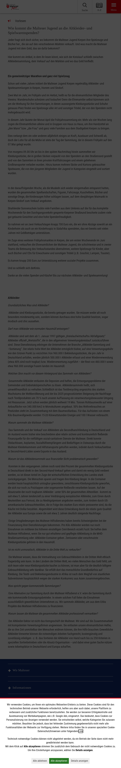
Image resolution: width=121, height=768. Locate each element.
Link (81, 731)
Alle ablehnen (40, 760)
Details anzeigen (79, 760)
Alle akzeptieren (59, 760)
